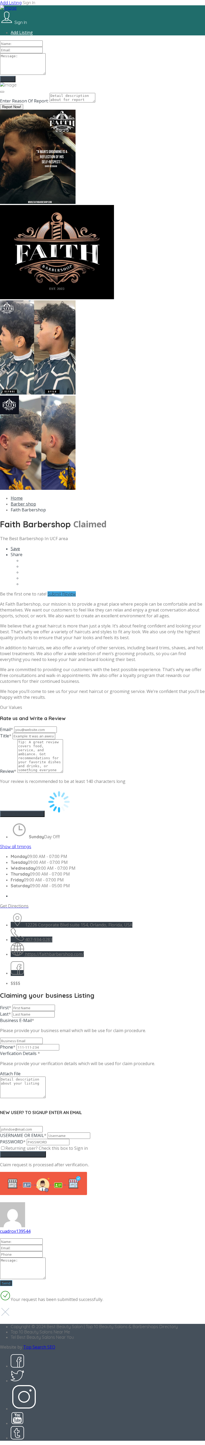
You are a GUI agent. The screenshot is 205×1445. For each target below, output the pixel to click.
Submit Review (62, 594)
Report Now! (11, 107)
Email (6, 729)
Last (5, 1014)
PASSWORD (13, 1142)
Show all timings (15, 846)
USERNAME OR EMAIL (23, 1135)
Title (5, 736)
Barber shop (23, 504)
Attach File (10, 1074)
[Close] (2, 92)
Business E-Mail (73, 1025)
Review (8, 771)
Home (17, 498)
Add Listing (11, 2)
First (5, 1008)
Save (15, 549)
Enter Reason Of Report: (24, 101)
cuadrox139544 (15, 1231)
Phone (7, 1047)
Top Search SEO (39, 1347)
